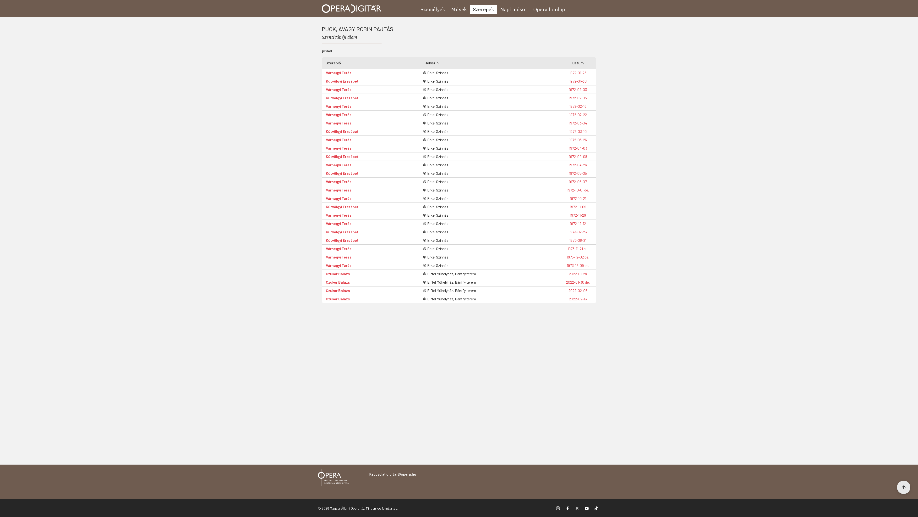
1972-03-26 (578, 139)
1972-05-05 (578, 173)
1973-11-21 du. (578, 248)
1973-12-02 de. (578, 257)
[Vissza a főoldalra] (333, 478)
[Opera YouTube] (586, 508)
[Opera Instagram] (558, 508)
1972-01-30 (578, 81)
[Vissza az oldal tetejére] (903, 487)
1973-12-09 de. (578, 265)
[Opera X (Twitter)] (577, 508)
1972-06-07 (578, 181)
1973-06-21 (577, 240)
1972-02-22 (578, 114)
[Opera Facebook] (567, 508)
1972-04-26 (578, 165)
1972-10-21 (578, 198)
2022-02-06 (577, 290)
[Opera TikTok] (596, 508)
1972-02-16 (577, 106)
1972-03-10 (578, 131)
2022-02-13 (578, 299)
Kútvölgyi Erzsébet (342, 81)
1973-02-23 (578, 232)
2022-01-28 (578, 273)
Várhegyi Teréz (338, 72)
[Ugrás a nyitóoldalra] (352, 8)
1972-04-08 (578, 156)
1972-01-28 (577, 72)
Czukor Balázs (338, 273)
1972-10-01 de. (578, 190)
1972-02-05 (578, 98)
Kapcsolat (392, 474)
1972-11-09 (578, 206)
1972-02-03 (578, 89)
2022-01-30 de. (578, 282)
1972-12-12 (578, 223)
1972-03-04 (578, 123)
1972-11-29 (578, 215)
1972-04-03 (578, 148)
